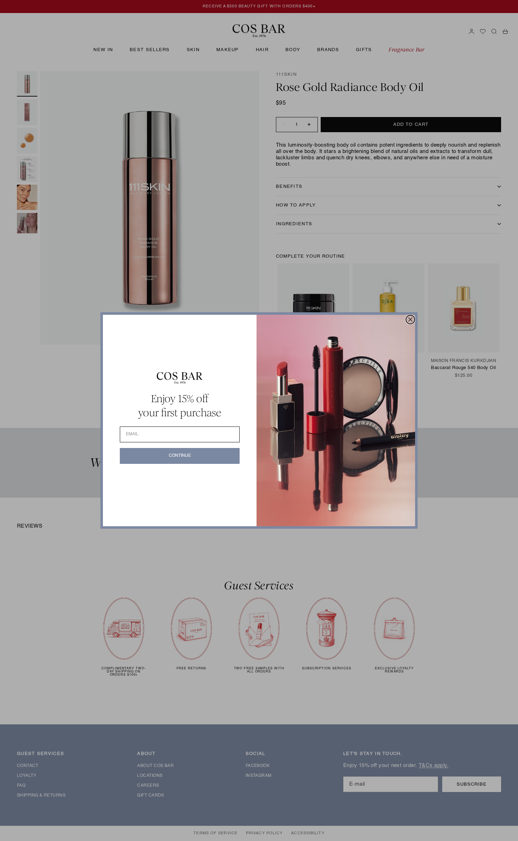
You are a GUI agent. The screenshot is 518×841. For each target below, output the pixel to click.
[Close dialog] (410, 319)
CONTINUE (180, 456)
